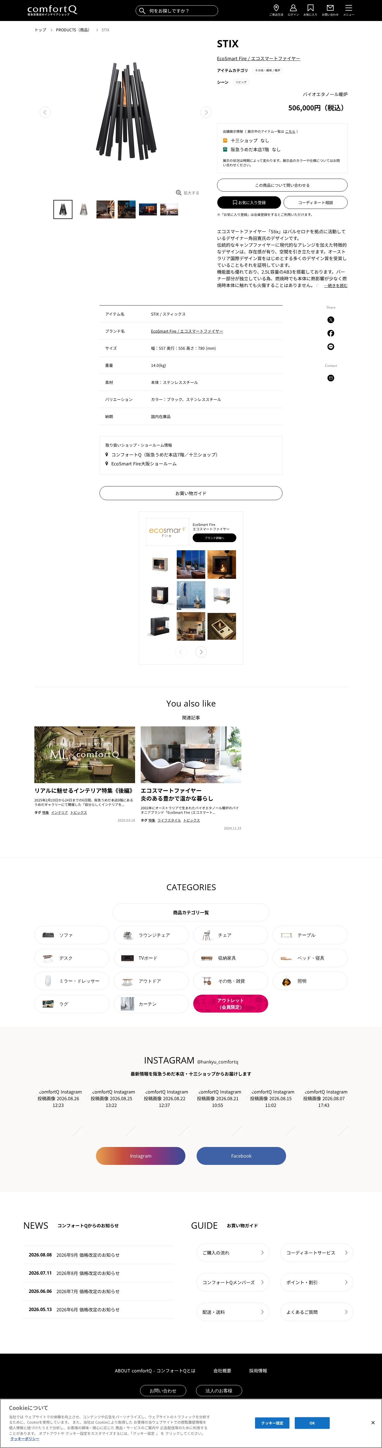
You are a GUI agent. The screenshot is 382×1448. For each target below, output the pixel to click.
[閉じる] (373, 1423)
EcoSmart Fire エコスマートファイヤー (258, 58)
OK (312, 1423)
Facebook (241, 1156)
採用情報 (258, 1370)
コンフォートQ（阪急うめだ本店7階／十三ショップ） (165, 454)
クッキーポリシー (24, 1438)
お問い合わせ (163, 1391)
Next (206, 112)
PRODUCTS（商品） (74, 29)
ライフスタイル (169, 820)
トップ (40, 29)
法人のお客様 (219, 1391)
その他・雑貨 (267, 70)
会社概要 (222, 1370)
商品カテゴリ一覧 (191, 912)
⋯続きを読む (336, 285)
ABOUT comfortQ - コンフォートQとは (155, 1370)
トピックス (78, 812)
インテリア (59, 812)
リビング (241, 82)
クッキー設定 (272, 1423)
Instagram (141, 1156)
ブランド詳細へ (214, 538)
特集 (45, 812)
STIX (105, 29)
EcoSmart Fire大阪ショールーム (144, 463)
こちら (290, 131)
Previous (45, 112)
